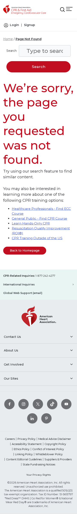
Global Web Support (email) (22, 293)
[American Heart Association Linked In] (32, 418)
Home (8, 39)
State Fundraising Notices (39, 464)
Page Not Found (28, 39)
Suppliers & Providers (58, 459)
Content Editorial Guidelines (24, 459)
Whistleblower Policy (49, 454)
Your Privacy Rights (38, 474)
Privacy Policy (27, 439)
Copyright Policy (55, 444)
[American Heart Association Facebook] (9, 404)
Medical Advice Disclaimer (54, 439)
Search (11, 51)
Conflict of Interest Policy (48, 449)
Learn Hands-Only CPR (31, 223)
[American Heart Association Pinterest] (46, 418)
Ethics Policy (22, 449)
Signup (29, 25)
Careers (10, 439)
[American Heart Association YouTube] (66, 404)
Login (14, 25)
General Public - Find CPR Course (39, 218)
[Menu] (69, 9)
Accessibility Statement (27, 444)
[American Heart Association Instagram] (23, 404)
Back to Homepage (25, 250)
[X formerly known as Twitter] (38, 404)
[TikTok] (52, 404)
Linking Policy (24, 454)
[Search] (62, 9)
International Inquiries (19, 284)
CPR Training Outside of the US (37, 238)
